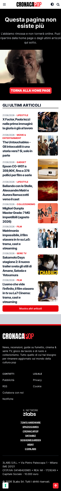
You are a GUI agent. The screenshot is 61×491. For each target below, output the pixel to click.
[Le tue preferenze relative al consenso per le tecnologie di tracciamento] (5, 485)
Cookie (37, 386)
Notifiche (8, 398)
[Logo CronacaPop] (28, 4)
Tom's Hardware (30, 422)
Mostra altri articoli (30, 308)
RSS (5, 386)
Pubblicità (8, 380)
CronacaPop (30, 431)
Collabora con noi (13, 392)
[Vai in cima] (55, 485)
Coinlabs (30, 449)
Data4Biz (30, 435)
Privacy (37, 380)
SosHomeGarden (30, 440)
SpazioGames (31, 426)
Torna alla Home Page (30, 90)
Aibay (30, 444)
